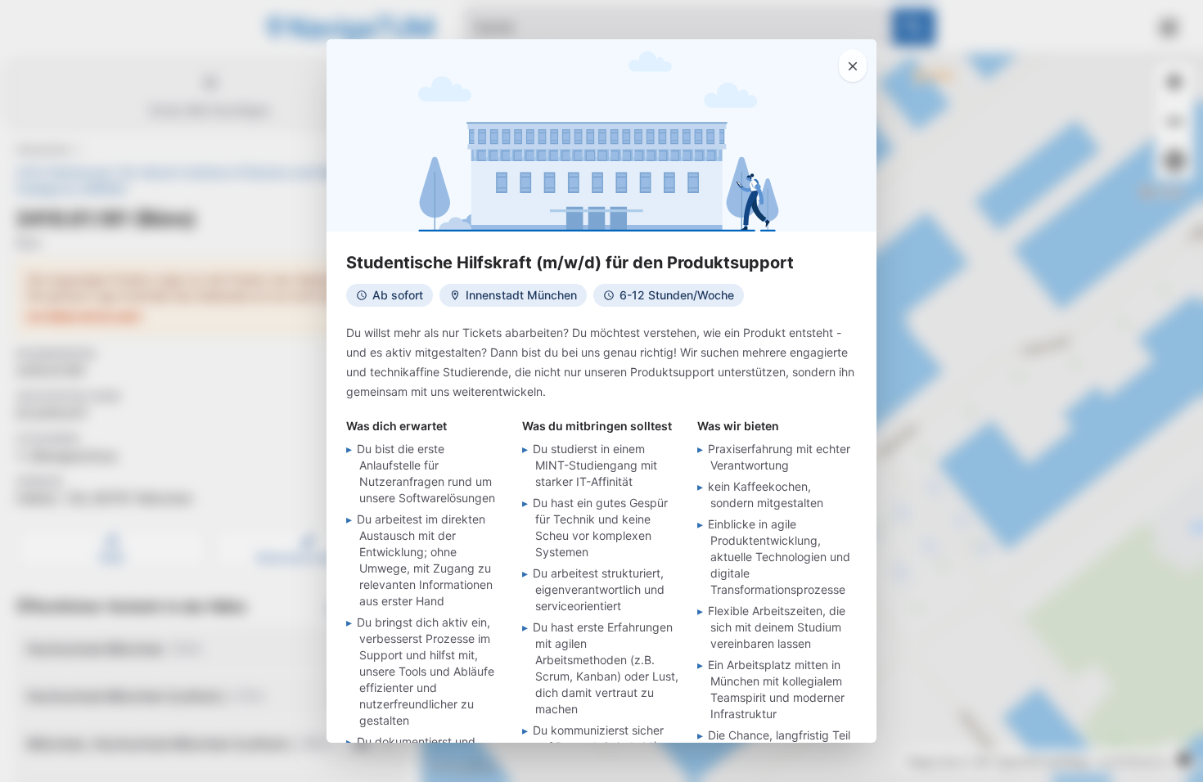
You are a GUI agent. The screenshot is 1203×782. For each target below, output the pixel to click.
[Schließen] (853, 65)
